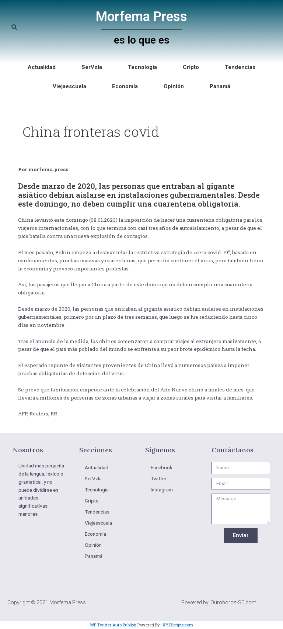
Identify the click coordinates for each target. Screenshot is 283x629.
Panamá (220, 86)
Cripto (191, 67)
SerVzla (91, 67)
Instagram (162, 490)
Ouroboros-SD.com (233, 602)
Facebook (161, 467)
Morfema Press (141, 16)
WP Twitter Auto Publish (113, 625)
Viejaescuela (69, 86)
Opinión (174, 86)
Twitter (159, 478)
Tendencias (240, 67)
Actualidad (42, 67)
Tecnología (142, 67)
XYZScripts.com (178, 625)
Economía (125, 86)
